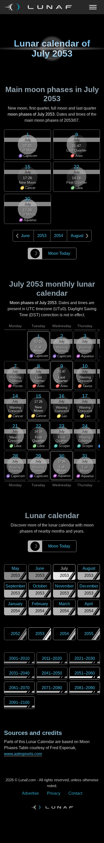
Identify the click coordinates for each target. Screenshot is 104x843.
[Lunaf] (40, 7)
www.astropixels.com (23, 754)
